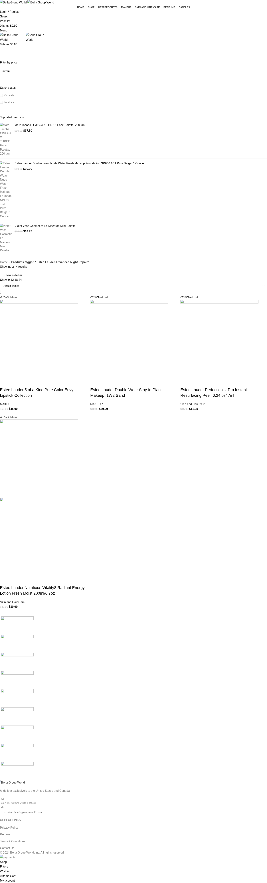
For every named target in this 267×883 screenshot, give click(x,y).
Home (4, 262)
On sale (9, 95)
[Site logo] (13, 2)
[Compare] (24, 382)
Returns (5, 834)
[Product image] (39, 536)
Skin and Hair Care (192, 404)
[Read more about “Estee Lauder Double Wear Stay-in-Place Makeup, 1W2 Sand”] (94, 382)
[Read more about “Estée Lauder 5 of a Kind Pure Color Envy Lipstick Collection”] (4, 382)
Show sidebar (12, 275)
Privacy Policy (9, 827)
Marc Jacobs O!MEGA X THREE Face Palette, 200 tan (50, 125)
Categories (103, 51)
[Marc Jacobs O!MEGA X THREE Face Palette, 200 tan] (6, 139)
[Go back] (4, 51)
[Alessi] (133, 698)
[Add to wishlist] (34, 382)
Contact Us (7, 848)
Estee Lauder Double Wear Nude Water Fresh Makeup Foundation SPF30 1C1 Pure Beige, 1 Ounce (79, 163)
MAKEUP (6, 404)
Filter (6, 71)
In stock (9, 102)
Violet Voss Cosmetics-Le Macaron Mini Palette (45, 225)
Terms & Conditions (12, 841)
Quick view (14, 382)
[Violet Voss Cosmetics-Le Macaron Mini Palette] (6, 238)
